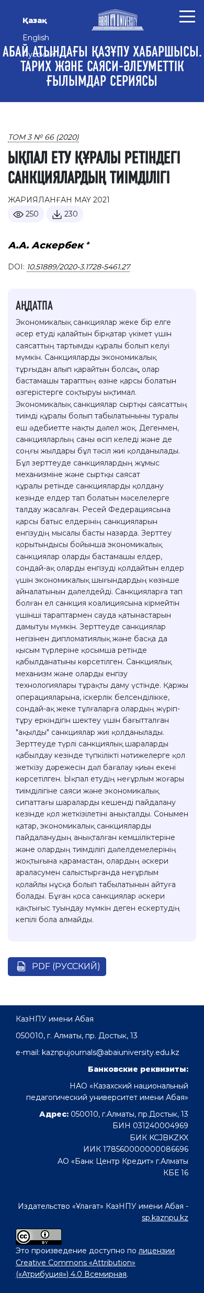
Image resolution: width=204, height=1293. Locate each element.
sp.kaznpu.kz (165, 1217)
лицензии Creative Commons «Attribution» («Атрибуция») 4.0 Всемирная (95, 1262)
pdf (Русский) (66, 966)
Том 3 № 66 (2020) (43, 137)
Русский (38, 54)
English (35, 37)
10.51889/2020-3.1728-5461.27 (78, 266)
